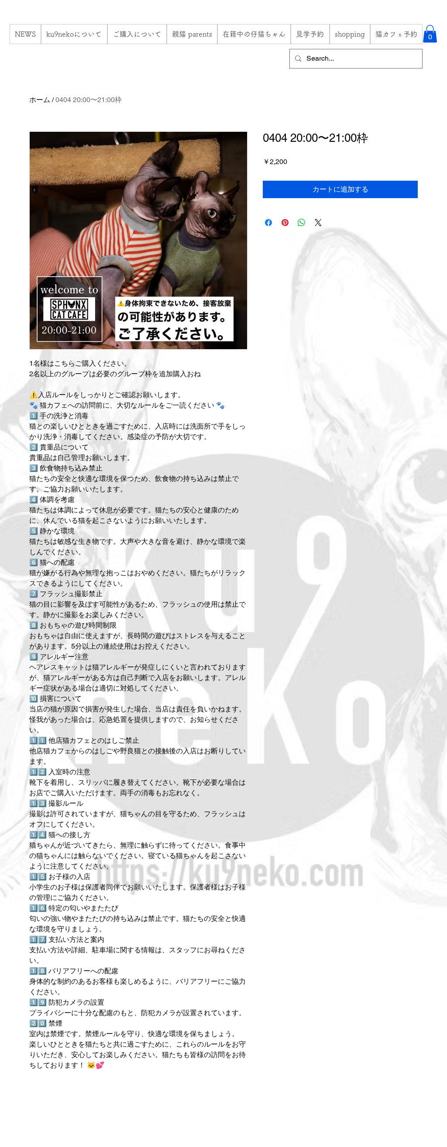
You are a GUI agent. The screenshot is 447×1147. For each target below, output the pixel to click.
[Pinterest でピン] (285, 222)
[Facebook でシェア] (268, 222)
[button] (430, 34)
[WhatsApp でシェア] (301, 222)
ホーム (39, 100)
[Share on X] (318, 222)
